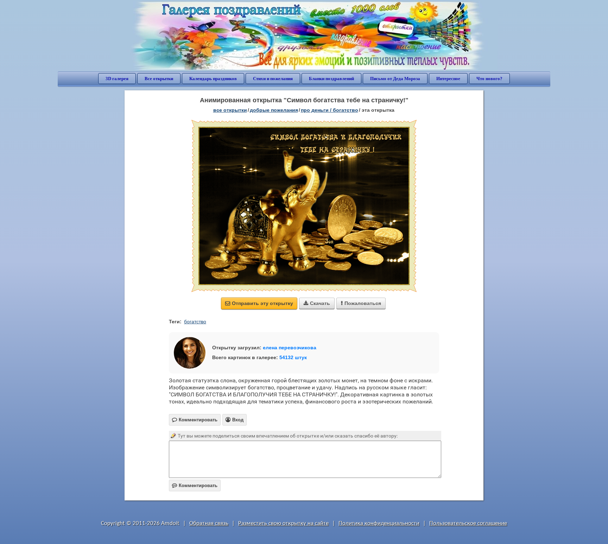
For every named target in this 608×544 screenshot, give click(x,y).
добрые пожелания (274, 110)
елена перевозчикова (289, 347)
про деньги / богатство (329, 110)
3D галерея (117, 78)
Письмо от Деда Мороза (395, 78)
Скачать (317, 303)
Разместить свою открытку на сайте (283, 523)
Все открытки (159, 78)
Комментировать (194, 485)
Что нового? (489, 78)
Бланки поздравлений (331, 78)
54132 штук (293, 357)
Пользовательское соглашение (468, 523)
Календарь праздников (213, 78)
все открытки (230, 110)
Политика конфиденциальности (378, 523)
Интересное (448, 78)
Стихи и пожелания (273, 78)
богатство (195, 321)
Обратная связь (208, 523)
